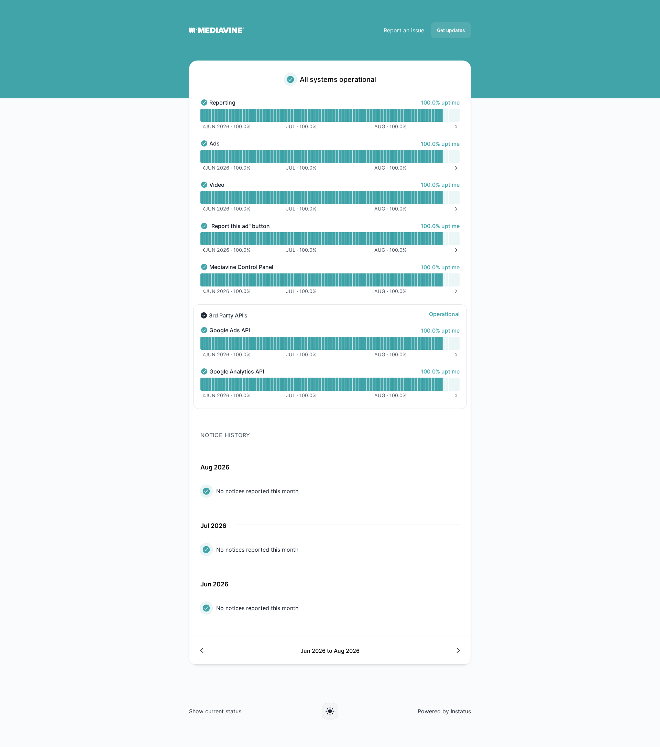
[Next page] (395, 650)
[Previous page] (265, 650)
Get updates (451, 30)
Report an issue (404, 30)
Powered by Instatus (444, 711)
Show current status (215, 711)
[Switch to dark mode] (330, 711)
